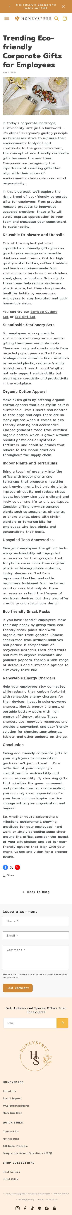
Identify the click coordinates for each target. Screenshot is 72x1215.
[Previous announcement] (10, 6)
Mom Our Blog (12, 1113)
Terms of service (47, 1199)
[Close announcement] (63, 6)
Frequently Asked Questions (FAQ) (27, 1153)
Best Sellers (11, 1172)
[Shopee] (47, 1208)
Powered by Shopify (39, 1193)
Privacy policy (26, 1199)
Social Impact (12, 1098)
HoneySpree (18, 1193)
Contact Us (11, 1131)
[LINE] (39, 1208)
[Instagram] (17, 1208)
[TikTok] (32, 1208)
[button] (7, 18)
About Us (9, 1091)
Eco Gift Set (25, 316)
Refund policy (61, 1193)
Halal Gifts (10, 1179)
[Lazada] (54, 1208)
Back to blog (38, 891)
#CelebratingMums (16, 1106)
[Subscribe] (62, 1023)
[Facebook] (25, 1208)
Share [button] (11, 875)
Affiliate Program (15, 1146)
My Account (11, 1139)
